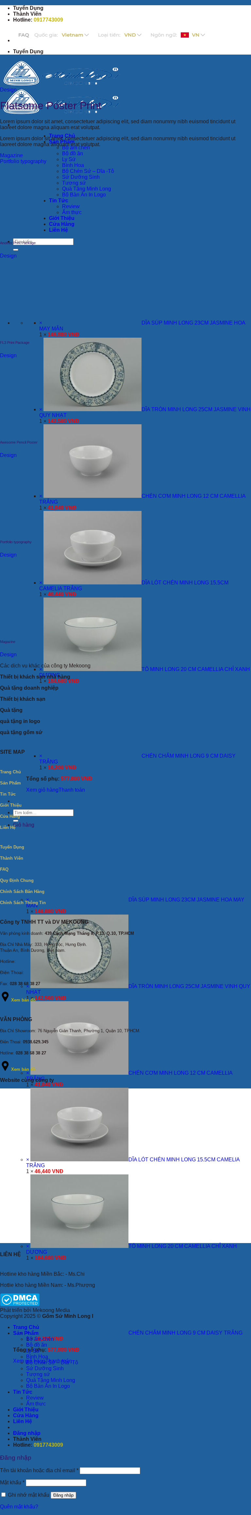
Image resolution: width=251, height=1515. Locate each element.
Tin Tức (22, 1392)
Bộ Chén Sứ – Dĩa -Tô (52, 1362)
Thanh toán (72, 790)
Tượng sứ (38, 1374)
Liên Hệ (22, 1421)
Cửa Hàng (26, 1415)
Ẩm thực (36, 1403)
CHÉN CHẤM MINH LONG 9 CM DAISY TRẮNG (185, 1333)
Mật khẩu (12, 1482)
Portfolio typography (23, 161)
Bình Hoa (73, 165)
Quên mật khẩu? (19, 1506)
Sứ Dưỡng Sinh (45, 1368)
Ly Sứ (69, 159)
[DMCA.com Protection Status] (20, 1304)
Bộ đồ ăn (72, 153)
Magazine (11, 155)
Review (35, 1398)
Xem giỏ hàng (42, 790)
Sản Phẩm (26, 1333)
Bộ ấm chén (40, 1339)
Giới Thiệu (26, 1409)
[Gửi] (15, 250)
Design (8, 90)
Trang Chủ (26, 1327)
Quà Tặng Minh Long (50, 1380)
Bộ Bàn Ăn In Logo (48, 1386)
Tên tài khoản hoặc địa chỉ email (39, 1470)
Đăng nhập (63, 1495)
